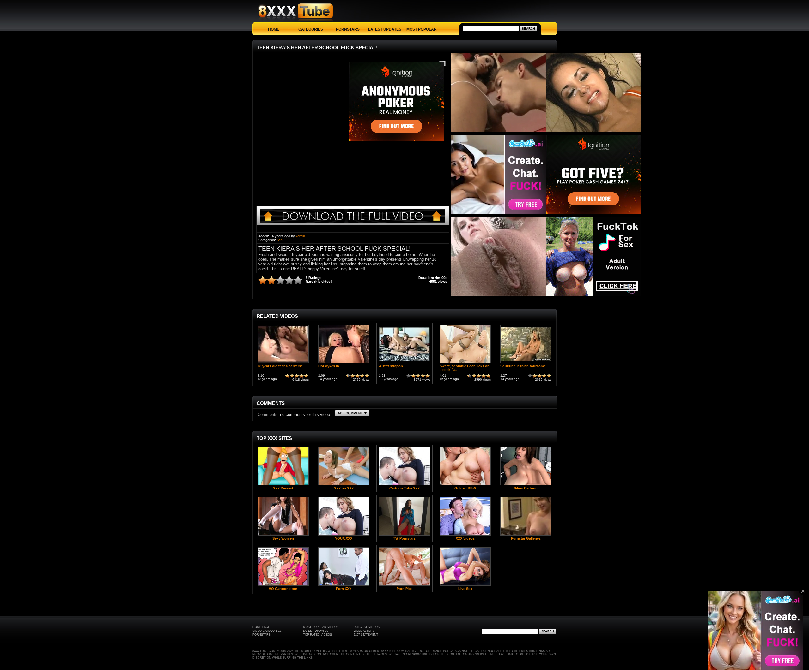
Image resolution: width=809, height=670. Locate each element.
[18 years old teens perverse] (283, 363)
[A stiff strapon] (404, 363)
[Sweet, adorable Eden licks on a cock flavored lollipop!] (465, 363)
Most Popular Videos (320, 627)
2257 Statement (366, 634)
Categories (310, 29)
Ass (280, 240)
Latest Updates (384, 29)
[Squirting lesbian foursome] (525, 363)
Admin (300, 236)
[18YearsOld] (353, 224)
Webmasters (364, 630)
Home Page (261, 627)
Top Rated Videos (317, 634)
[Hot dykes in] (343, 363)
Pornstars (348, 29)
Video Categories (267, 630)
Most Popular (421, 29)
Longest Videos (367, 627)
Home (273, 29)
